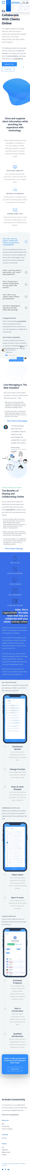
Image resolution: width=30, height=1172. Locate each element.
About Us (4, 1138)
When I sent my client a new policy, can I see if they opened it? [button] (12, 272)
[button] (27, 3)
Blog (3, 1124)
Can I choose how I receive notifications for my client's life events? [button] (11, 284)
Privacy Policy (5, 1126)
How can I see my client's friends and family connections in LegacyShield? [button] (11, 242)
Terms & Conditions (7, 1129)
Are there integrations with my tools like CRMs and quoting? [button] (11, 308)
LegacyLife (5, 1149)
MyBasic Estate (6, 1152)
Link (3, 1147)
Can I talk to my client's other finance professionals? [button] (11, 297)
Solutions (4, 1155)
